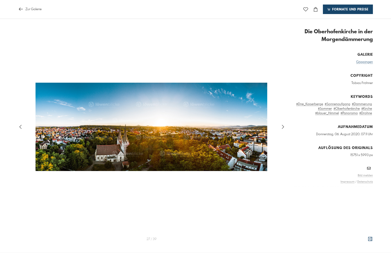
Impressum (348, 182)
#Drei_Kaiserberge (309, 104)
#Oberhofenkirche (347, 108)
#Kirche (366, 108)
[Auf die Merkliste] (305, 9)
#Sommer (325, 108)
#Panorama (349, 113)
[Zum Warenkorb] (315, 9)
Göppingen (364, 62)
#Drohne (365, 113)
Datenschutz (365, 182)
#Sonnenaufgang (337, 104)
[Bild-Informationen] (370, 239)
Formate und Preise (349, 9)
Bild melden (365, 175)
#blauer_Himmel (327, 113)
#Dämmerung (362, 104)
